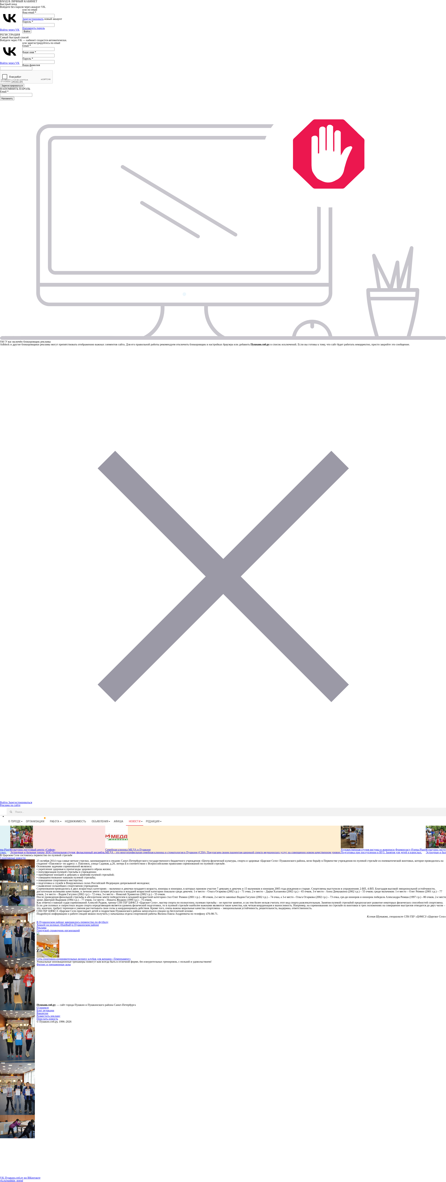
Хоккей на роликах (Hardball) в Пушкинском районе (68, 924)
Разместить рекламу (48, 1016)
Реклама (41, 927)
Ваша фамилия (31, 65)
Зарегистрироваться (20, 802)
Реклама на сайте (10, 805)
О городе (14, 821)
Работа (54, 821)
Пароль (27, 21)
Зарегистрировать (33, 18)
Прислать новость (47, 1018)
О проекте (43, 1007)
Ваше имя (29, 52)
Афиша (118, 821)
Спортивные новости (13, 857)
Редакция (152, 821)
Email (26, 45)
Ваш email (29, 12)
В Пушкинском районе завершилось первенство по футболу (72, 922)
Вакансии (42, 1013)
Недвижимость (75, 821)
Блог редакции (45, 1010)
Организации (35, 821)
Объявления (100, 821)
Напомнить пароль (33, 28)
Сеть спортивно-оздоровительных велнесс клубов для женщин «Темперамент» (84, 958)
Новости (134, 821)
